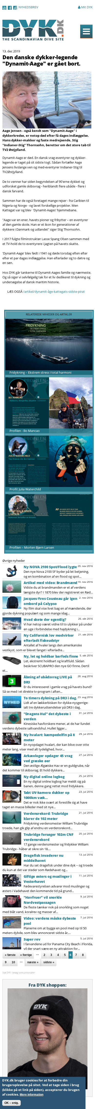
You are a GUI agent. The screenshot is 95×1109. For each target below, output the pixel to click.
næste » (32, 962)
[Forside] (33, 38)
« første (10, 955)
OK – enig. (11, 1103)
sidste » (48, 962)
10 (13, 962)
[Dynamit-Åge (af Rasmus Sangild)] (46, 126)
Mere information (31, 1094)
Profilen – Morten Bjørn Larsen (32, 547)
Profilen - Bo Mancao (25, 430)
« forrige (26, 955)
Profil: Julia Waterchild (25, 489)
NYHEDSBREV (28, 7)
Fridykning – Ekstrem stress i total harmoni (40, 372)
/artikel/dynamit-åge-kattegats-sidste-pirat (54, 291)
